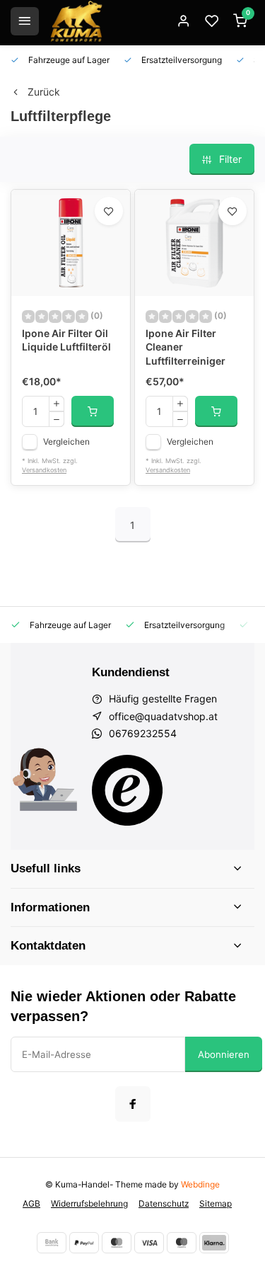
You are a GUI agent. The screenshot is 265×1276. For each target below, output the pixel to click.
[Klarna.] (214, 1242)
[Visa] (149, 1242)
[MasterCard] (116, 1242)
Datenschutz (164, 1203)
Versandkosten (44, 470)
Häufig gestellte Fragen (163, 699)
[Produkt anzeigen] (92, 411)
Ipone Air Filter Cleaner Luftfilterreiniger (185, 347)
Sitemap (215, 1203)
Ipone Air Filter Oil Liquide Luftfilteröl (66, 340)
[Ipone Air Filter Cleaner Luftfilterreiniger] (194, 243)
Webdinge (200, 1184)
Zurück (44, 92)
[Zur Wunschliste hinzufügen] (109, 211)
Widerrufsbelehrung (89, 1203)
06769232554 (143, 733)
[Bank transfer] (51, 1242)
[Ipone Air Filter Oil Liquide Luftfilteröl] (70, 243)
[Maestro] (181, 1242)
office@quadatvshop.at (163, 716)
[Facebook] (133, 1104)
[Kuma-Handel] (76, 21)
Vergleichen (66, 441)
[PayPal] (84, 1242)
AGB (31, 1203)
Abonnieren (223, 1054)
